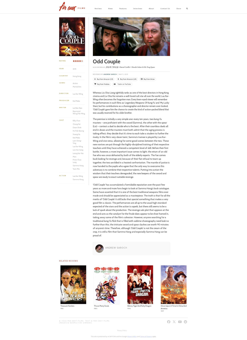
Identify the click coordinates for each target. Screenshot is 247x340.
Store (179, 9)
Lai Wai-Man (77, 108)
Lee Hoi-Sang (78, 150)
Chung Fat (76, 124)
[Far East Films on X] (175, 322)
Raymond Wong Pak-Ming (79, 112)
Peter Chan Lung (77, 161)
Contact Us (165, 9)
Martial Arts (77, 87)
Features (123, 9)
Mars (74, 157)
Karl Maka (76, 101)
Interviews (137, 9)
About (151, 9)
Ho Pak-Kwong (78, 131)
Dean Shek (77, 127)
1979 (74, 69)
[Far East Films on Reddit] (186, 322)
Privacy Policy (122, 331)
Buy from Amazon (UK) (128, 79)
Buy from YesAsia (103, 84)
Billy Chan (76, 121)
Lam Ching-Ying (77, 142)
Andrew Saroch (110, 74)
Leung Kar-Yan (78, 153)
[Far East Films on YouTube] (180, 322)
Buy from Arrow (149, 79)
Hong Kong (77, 76)
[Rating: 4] (77, 62)
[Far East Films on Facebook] (169, 322)
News (110, 9)
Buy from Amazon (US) (104, 79)
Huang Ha (76, 134)
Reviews (98, 9)
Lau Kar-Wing (78, 94)
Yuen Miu (76, 169)
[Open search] (185, 8)
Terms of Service (146, 336)
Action (75, 83)
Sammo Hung (78, 166)
